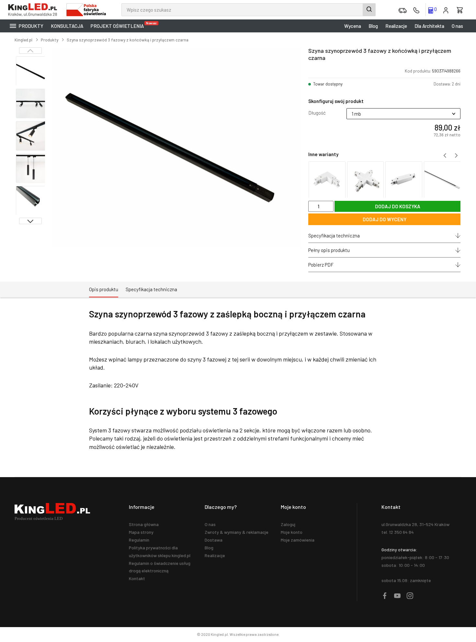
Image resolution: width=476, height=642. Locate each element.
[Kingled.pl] (34, 9)
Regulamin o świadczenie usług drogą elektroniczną (159, 567)
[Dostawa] (402, 10)
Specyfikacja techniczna (334, 235)
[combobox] (248, 9)
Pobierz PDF (321, 265)
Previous (30, 50)
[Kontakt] (416, 10)
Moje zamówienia (297, 540)
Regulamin (139, 540)
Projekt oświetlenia (119, 25)
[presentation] (444, 155)
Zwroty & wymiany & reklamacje (236, 532)
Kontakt (137, 578)
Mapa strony (141, 532)
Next (30, 221)
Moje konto (291, 532)
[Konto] (446, 10)
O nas (457, 26)
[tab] (103, 289)
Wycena (352, 26)
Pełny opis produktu (329, 250)
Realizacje (396, 26)
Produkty (30, 26)
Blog (373, 26)
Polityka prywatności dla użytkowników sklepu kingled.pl (159, 551)
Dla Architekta (429, 26)
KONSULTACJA (67, 26)
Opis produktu (103, 289)
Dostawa (213, 540)
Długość (317, 113)
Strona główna (144, 524)
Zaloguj (288, 524)
